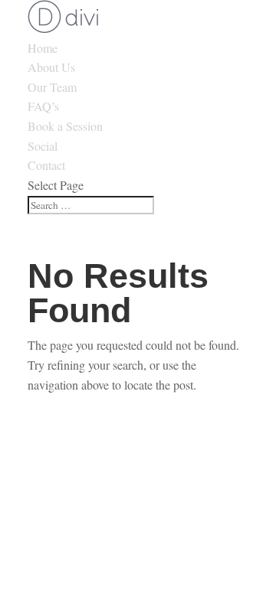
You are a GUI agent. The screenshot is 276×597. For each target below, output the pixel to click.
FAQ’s (43, 106)
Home (43, 48)
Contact (46, 165)
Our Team (52, 87)
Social (43, 146)
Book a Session (65, 126)
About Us (51, 67)
